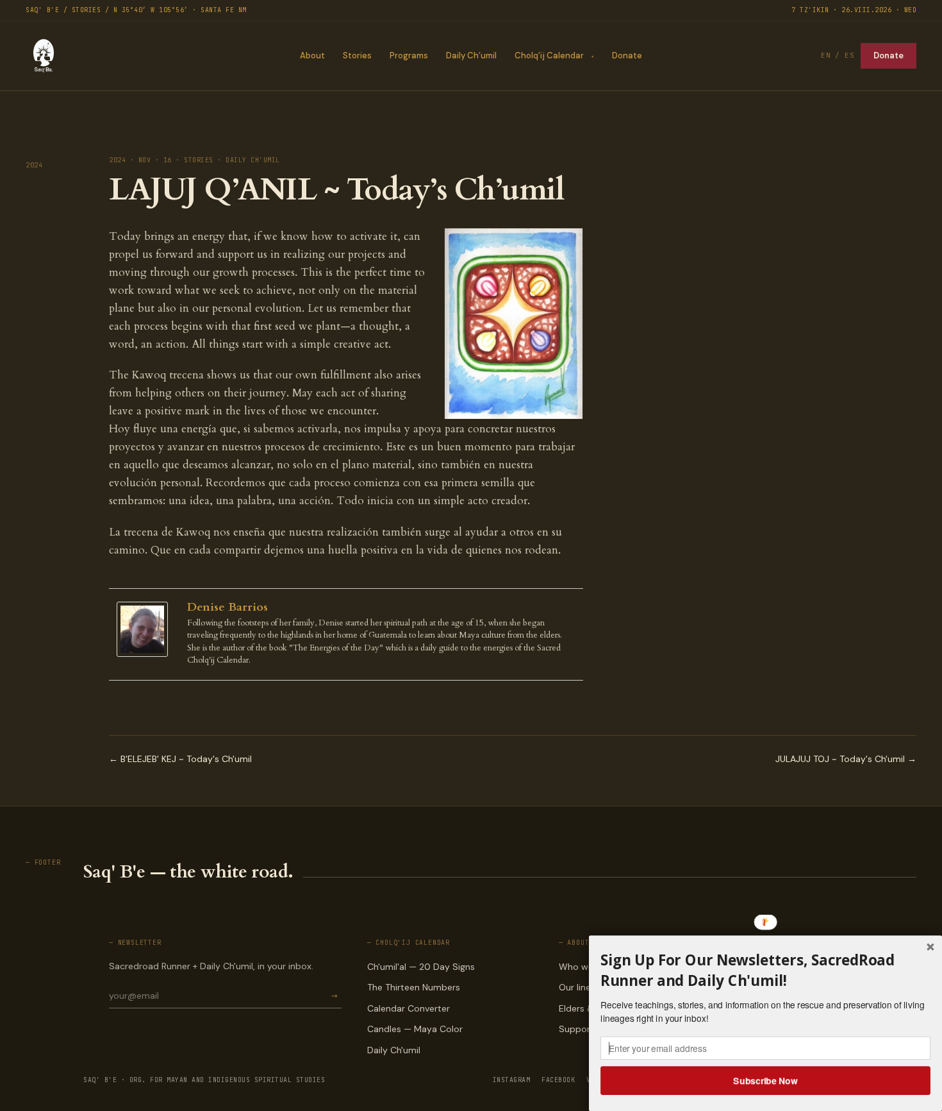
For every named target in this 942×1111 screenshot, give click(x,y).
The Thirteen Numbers (413, 987)
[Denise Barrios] (145, 629)
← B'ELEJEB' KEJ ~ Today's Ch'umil (180, 759)
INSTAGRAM (512, 1080)
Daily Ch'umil (393, 1050)
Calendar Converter (408, 1008)
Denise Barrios (227, 607)
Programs (409, 55)
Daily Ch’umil (471, 55)
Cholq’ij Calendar (549, 55)
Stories (357, 55)
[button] (765, 970)
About (312, 55)
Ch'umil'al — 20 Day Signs (421, 966)
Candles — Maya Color (415, 1029)
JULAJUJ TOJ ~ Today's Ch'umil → (845, 759)
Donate (627, 55)
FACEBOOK (558, 1080)
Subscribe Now (766, 1080)
